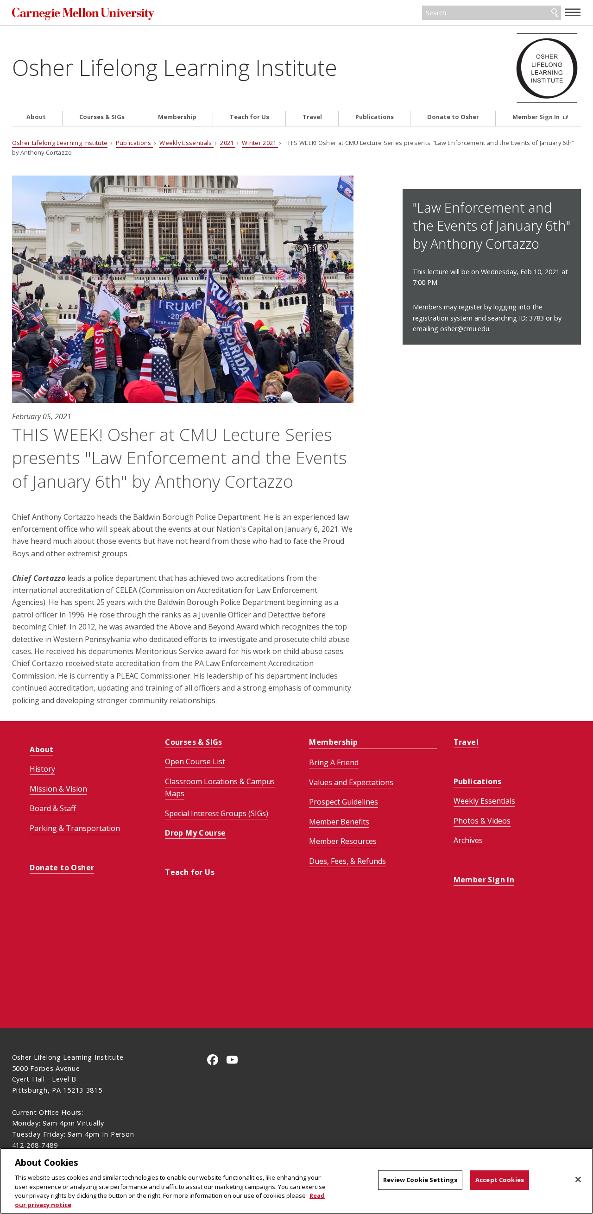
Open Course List (195, 761)
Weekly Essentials (186, 142)
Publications (374, 117)
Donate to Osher (453, 117)
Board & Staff (53, 808)
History (42, 769)
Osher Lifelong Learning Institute (174, 67)
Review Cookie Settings (420, 1180)
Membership (177, 117)
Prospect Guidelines (343, 802)
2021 (227, 142)
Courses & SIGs (102, 117)
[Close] (578, 1180)
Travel (312, 117)
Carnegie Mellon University (83, 13)
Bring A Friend (334, 762)
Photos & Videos (482, 821)
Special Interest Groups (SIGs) (216, 813)
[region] (296, 1181)
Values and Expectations (351, 782)
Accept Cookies (499, 1180)
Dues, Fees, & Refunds (347, 861)
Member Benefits (339, 822)
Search (554, 13)
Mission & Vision (58, 789)
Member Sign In (536, 117)
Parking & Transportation (75, 828)
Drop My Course (195, 833)
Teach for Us (249, 117)
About (36, 117)
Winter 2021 (260, 142)
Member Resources (343, 841)
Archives (468, 840)
